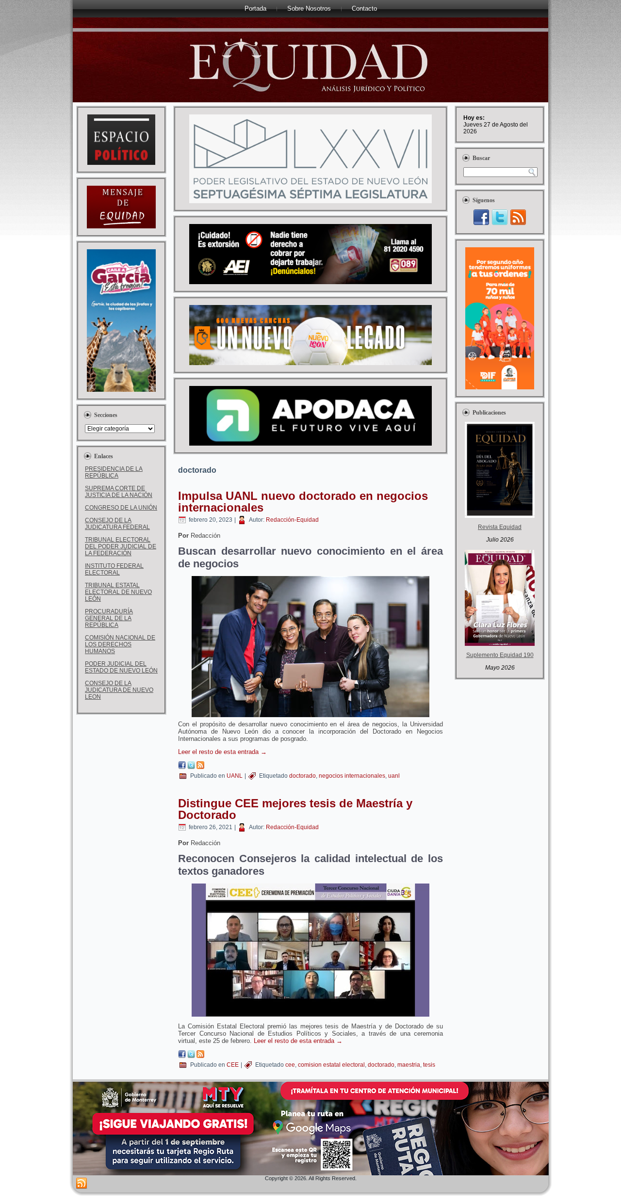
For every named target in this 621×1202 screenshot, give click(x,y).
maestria (408, 1064)
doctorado (302, 775)
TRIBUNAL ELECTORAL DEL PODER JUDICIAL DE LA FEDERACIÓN (120, 546)
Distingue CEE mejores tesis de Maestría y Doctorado (295, 809)
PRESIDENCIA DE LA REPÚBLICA (114, 472)
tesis (429, 1064)
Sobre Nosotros (309, 8)
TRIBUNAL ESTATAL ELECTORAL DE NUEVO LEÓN (118, 592)
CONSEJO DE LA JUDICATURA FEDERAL (117, 523)
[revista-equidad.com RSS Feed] (81, 1183)
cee (290, 1064)
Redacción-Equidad (292, 519)
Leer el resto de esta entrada (222, 751)
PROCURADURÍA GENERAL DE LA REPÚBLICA (109, 618)
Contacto (364, 8)
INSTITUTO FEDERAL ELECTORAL (114, 569)
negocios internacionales (352, 775)
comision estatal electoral (331, 1064)
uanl (394, 775)
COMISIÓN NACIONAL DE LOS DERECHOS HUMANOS (120, 644)
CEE (233, 1064)
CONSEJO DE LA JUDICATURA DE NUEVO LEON (119, 690)
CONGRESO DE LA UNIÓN (121, 507)
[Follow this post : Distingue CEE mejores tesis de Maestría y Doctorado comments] (200, 1055)
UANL (235, 775)
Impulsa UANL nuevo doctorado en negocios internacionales (303, 501)
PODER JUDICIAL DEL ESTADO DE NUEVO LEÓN (121, 667)
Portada (255, 8)
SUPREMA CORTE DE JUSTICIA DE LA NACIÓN (118, 491)
